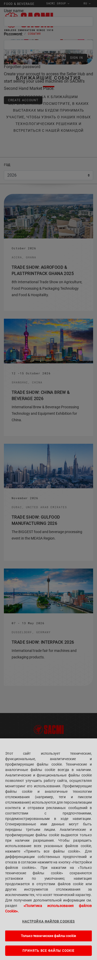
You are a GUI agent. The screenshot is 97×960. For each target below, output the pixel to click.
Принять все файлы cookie (48, 950)
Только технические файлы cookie (48, 936)
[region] (48, 849)
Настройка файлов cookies (48, 921)
